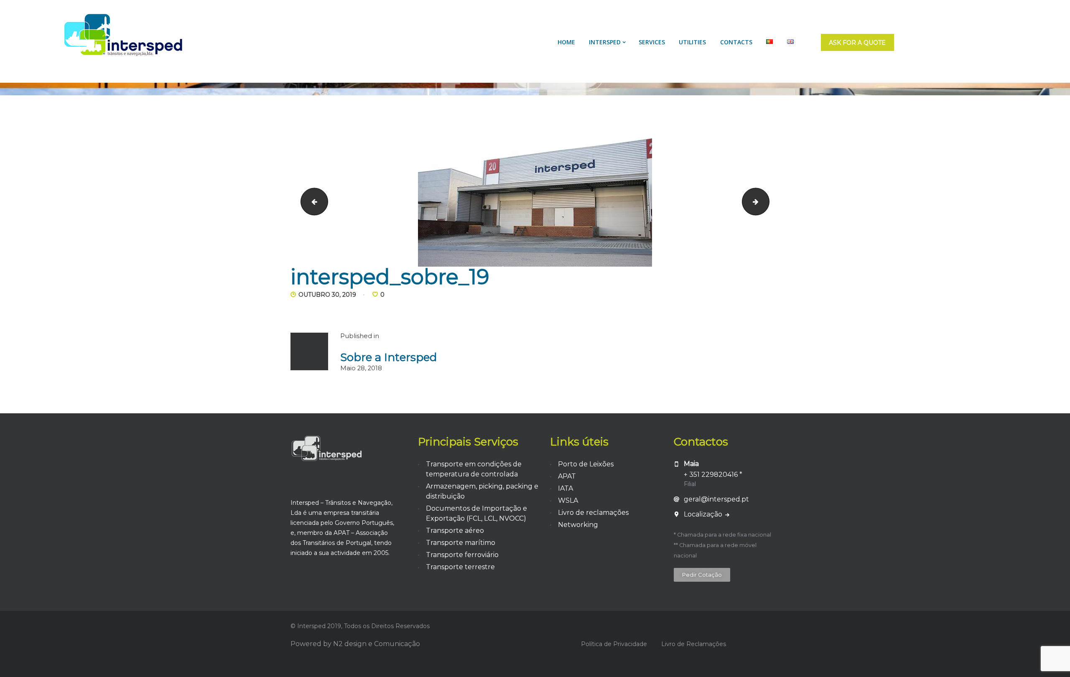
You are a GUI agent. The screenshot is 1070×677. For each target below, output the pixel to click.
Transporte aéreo (455, 530)
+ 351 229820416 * (713, 474)
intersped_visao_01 (765, 202)
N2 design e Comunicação (376, 644)
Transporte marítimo (460, 543)
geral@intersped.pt (716, 499)
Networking (578, 525)
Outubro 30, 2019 (327, 294)
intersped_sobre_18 (311, 202)
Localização (704, 514)
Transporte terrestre (460, 567)
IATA (565, 488)
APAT (567, 476)
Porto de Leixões (586, 464)
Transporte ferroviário (462, 555)
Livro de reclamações (593, 513)
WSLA (568, 500)
